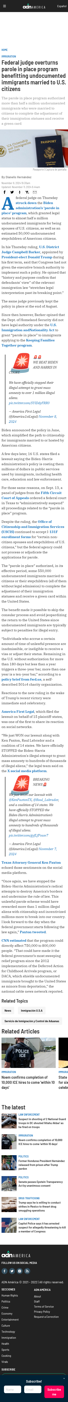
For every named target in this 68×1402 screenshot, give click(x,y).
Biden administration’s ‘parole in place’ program (30, 208)
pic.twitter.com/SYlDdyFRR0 (29, 403)
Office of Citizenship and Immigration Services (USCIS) (33, 526)
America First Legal (18, 711)
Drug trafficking (29, 1198)
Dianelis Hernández (18, 177)
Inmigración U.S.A (31, 1010)
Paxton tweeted (33, 932)
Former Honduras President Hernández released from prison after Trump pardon (42, 1164)
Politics (24, 1156)
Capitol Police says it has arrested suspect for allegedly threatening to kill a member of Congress (42, 1227)
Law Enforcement (29, 1114)
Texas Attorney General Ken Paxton (31, 862)
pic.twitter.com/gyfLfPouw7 (28, 835)
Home (5, 49)
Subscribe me (54, 1391)
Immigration (9, 56)
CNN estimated (14, 940)
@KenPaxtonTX (20, 800)
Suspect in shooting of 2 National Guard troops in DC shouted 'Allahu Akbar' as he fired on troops (42, 1123)
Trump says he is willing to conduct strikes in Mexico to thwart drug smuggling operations (40, 1206)
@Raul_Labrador (45, 800)
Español (61, 6)
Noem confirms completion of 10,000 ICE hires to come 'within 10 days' (28, 1082)
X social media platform (26, 771)
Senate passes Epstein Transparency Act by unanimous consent (41, 1183)
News (8, 1010)
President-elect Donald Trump (27, 257)
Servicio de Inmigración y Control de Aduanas (32, 1021)
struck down (26, 203)
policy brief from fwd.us (21, 679)
